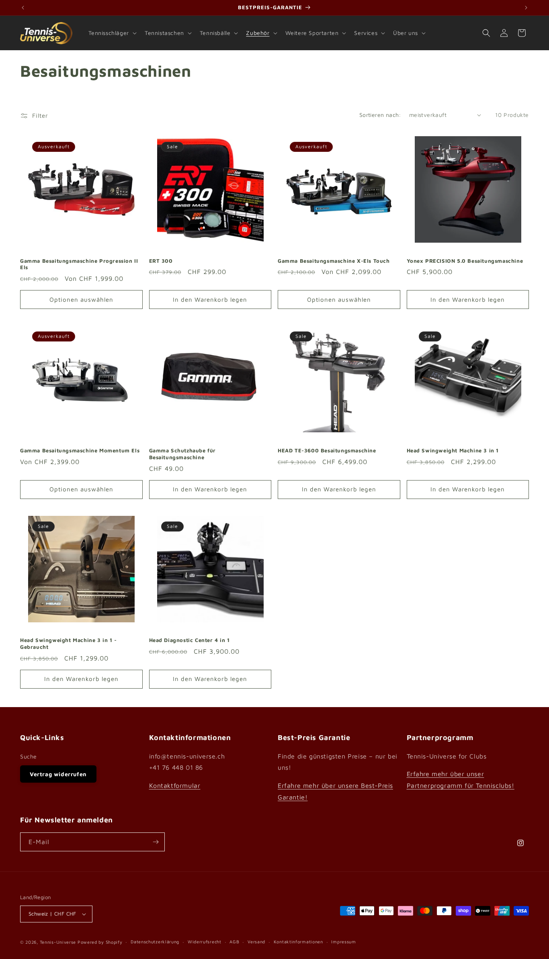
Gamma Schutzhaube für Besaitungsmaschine (182, 453)
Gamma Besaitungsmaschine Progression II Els (79, 264)
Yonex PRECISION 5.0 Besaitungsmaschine (465, 261)
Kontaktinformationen (298, 941)
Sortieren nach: (380, 114)
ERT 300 (161, 261)
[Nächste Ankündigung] (526, 7)
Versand (256, 941)
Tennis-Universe (58, 942)
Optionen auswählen (81, 299)
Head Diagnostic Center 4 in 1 (189, 640)
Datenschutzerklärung (155, 941)
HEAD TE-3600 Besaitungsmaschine (327, 450)
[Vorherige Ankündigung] (23, 7)
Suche (28, 756)
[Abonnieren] (155, 841)
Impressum (343, 941)
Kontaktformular (175, 785)
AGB (234, 941)
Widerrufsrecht (204, 941)
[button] (112, 33)
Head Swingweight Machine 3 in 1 (453, 450)
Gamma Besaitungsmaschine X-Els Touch (334, 261)
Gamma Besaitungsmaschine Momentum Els (79, 450)
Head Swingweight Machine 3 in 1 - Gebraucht (68, 643)
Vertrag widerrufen (58, 774)
